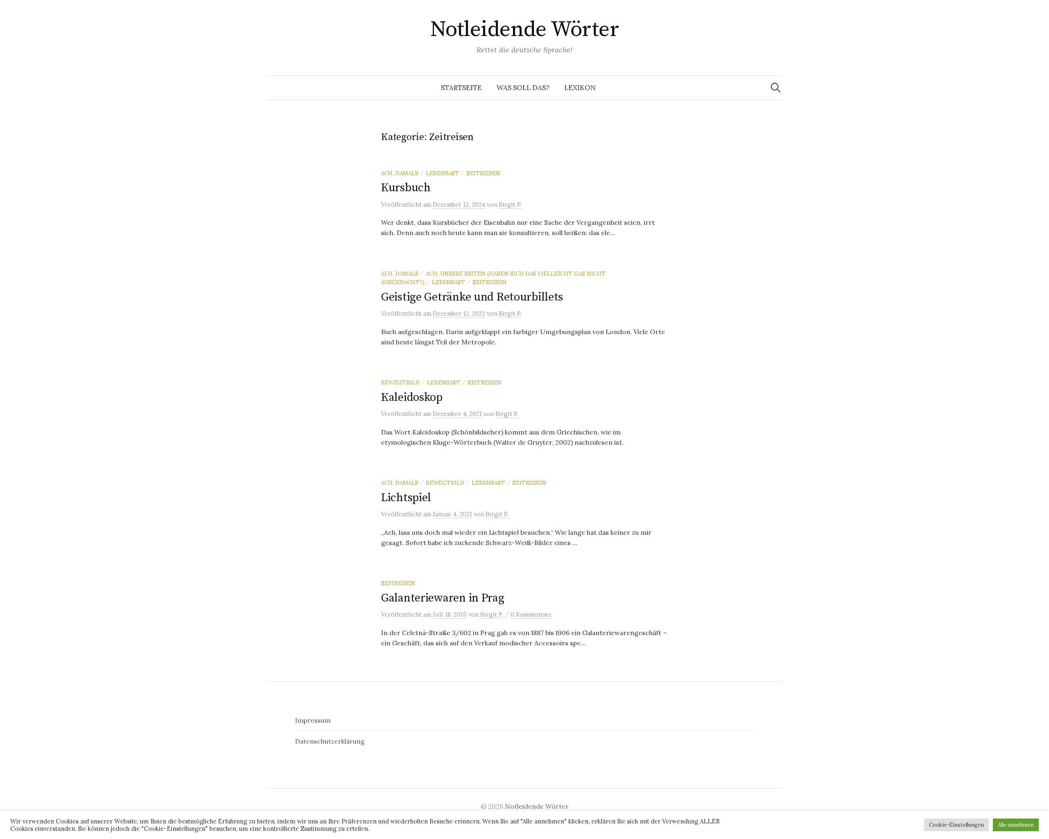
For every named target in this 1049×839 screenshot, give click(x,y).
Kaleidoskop (412, 397)
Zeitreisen (483, 173)
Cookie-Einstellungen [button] (956, 824)
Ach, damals (399, 173)
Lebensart (442, 173)
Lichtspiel (406, 498)
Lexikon (580, 87)
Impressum (313, 720)
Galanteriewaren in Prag (442, 598)
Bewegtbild (400, 382)
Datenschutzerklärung (330, 741)
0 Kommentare (531, 614)
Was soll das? (523, 87)
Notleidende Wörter (524, 29)
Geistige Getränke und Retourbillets (472, 297)
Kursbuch (406, 188)
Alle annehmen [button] (1016, 824)
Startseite (461, 87)
